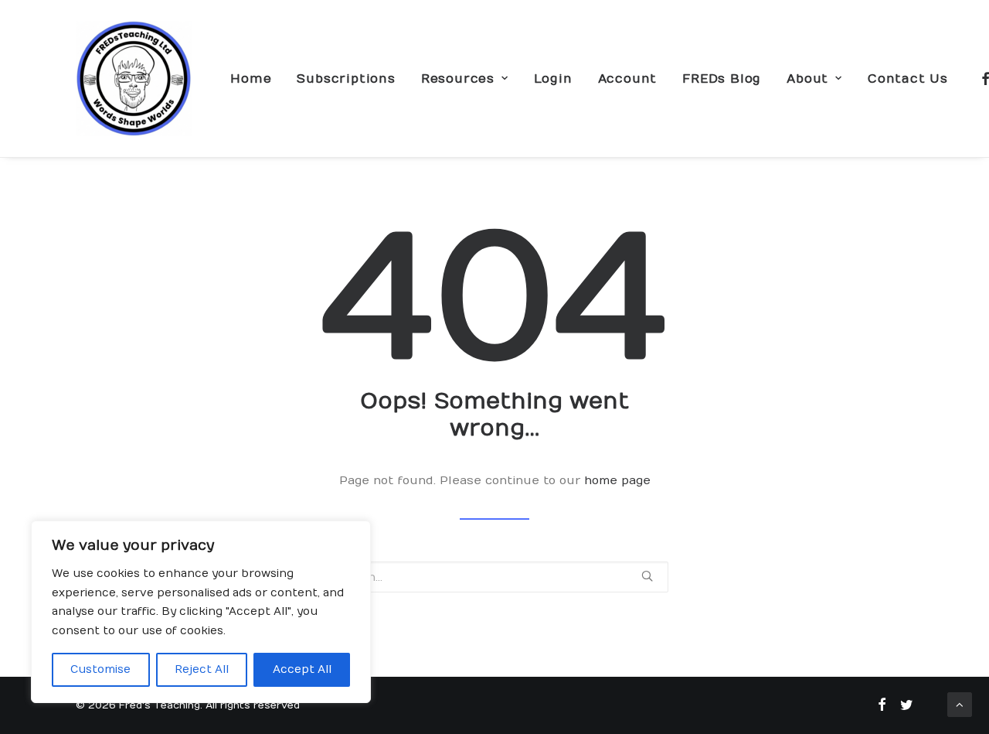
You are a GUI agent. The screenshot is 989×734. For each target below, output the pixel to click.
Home (250, 79)
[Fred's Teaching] (134, 78)
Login (553, 79)
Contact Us (908, 79)
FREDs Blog (721, 79)
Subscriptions (346, 79)
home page (617, 480)
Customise (100, 669)
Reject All (202, 669)
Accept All (302, 669)
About (807, 79)
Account (628, 79)
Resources (457, 79)
